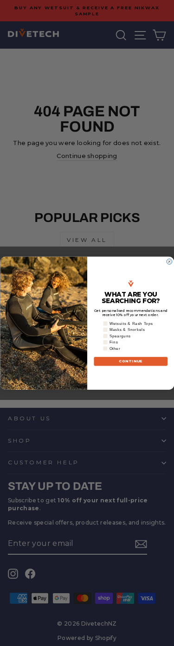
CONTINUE (130, 361)
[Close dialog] (169, 261)
